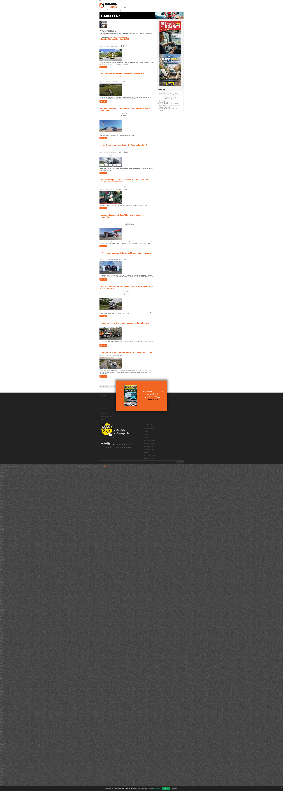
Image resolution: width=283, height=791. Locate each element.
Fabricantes (107, 46)
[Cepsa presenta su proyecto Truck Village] (110, 234)
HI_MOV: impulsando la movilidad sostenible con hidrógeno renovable (125, 253)
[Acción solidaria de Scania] (110, 197)
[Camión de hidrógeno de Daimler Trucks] (110, 160)
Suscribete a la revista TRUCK (151, 428)
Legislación (175, 103)
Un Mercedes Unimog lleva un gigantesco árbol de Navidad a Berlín (124, 323)
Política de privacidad (149, 443)
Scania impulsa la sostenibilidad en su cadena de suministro (121, 74)
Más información (157, 788)
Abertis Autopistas (163, 93)
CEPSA (126, 225)
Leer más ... (103, 67)
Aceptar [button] (2, 476)
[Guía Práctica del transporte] (170, 37)
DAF (123, 46)
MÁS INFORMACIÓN (104, 466)
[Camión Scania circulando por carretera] (110, 89)
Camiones (125, 45)
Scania (124, 81)
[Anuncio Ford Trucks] (141, 15)
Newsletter (146, 437)
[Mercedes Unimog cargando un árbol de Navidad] (110, 333)
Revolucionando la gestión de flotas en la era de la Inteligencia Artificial (125, 353)
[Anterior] (103, 386)
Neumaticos (171, 105)
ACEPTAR (166, 788)
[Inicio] (100, 386)
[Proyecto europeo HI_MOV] (110, 267)
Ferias (180, 94)
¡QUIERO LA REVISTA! (152, 399)
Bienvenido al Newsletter (149, 440)
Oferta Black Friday (148, 424)
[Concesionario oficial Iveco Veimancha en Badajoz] (110, 126)
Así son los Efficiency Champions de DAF (114, 39)
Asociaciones (171, 93)
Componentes (108, 225)
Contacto (146, 431)
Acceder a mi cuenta (148, 458)
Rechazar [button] (2, 478)
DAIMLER (126, 151)
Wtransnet (161, 110)
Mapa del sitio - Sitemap (149, 455)
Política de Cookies (148, 446)
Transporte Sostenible (128, 258)
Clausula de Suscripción (149, 449)
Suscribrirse (146, 452)
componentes (128, 223)
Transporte (126, 259)
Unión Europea (174, 108)
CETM (160, 94)
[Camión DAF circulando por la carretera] (110, 54)
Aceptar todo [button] (3, 468)
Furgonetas (161, 98)
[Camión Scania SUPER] (110, 304)
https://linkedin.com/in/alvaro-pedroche (119, 37)
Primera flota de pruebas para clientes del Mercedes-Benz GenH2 (123, 145)
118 (106, 386)
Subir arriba (179, 462)
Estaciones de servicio (129, 224)
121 (114, 386)
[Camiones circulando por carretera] (110, 363)
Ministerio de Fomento (163, 105)
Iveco (124, 118)
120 (111, 386)
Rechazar (174, 788)
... (108, 386)
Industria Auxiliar (128, 222)
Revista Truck (147, 434)
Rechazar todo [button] (3, 469)
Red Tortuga (177, 105)
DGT (171, 95)
